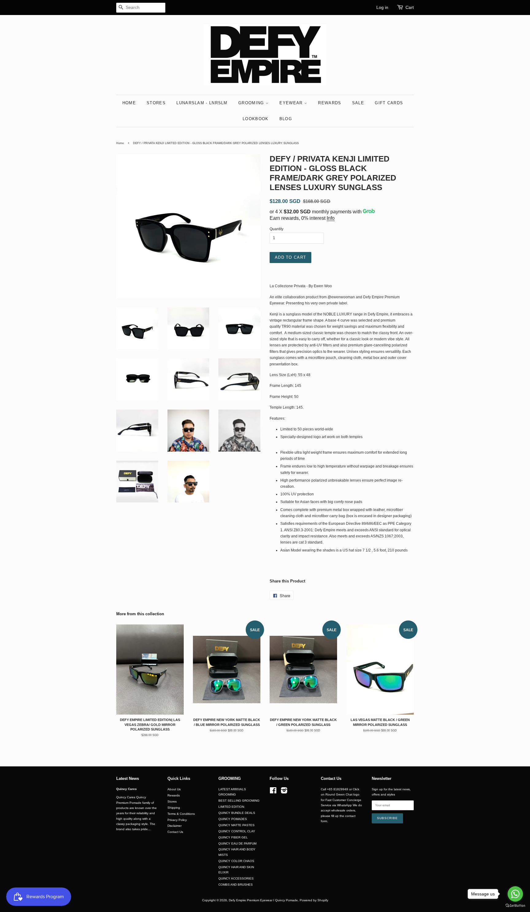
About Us (174, 789)
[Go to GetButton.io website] (515, 906)
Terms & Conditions (181, 813)
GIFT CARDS (389, 103)
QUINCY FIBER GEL (233, 837)
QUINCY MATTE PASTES (236, 825)
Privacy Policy (177, 820)
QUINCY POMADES (232, 819)
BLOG (285, 118)
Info (331, 218)
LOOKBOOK (255, 118)
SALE (358, 103)
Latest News (127, 778)
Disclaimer (174, 825)
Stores (172, 801)
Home (120, 143)
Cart (409, 7)
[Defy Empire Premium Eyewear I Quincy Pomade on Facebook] (273, 792)
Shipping (173, 807)
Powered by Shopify (314, 900)
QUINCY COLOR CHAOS (236, 861)
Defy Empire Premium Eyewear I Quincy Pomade (263, 900)
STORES (156, 103)
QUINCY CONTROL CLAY (236, 831)
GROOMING (252, 103)
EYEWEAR (291, 103)
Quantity (276, 229)
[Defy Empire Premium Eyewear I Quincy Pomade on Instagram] (284, 792)
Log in (382, 7)
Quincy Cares (126, 789)
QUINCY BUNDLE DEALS (236, 813)
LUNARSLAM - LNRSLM (201, 103)
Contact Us (175, 832)
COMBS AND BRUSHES (235, 884)
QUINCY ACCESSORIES (236, 878)
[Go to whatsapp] (515, 894)
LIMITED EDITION (231, 806)
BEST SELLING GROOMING (238, 800)
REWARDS (329, 103)
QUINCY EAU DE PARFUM (237, 843)
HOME (129, 103)
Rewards (173, 795)
